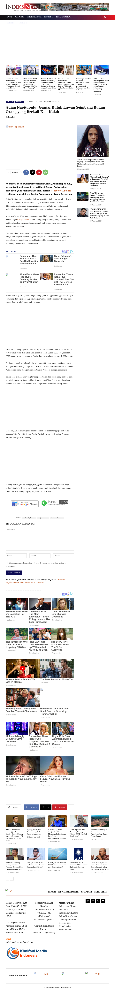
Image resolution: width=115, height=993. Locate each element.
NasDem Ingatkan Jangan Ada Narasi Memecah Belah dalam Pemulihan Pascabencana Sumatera (57, 834)
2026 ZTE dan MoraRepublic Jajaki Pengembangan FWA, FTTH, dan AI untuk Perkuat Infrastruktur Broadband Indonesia (101, 85)
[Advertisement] (57, 44)
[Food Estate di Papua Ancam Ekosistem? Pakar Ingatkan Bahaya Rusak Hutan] (100, 821)
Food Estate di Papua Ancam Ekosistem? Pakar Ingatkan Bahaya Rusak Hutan (99, 833)
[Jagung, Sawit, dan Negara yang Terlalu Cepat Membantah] (36, 821)
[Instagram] (88, 901)
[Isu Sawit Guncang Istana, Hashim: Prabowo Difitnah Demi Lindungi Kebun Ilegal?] (15, 854)
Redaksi (11, 117)
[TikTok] (93, 901)
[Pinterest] (39, 172)
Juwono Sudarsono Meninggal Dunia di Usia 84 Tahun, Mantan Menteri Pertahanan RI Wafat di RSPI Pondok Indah (14, 835)
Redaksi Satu (65, 923)
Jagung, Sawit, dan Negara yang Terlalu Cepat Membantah (34, 832)
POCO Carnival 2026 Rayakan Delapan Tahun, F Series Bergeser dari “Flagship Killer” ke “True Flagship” (30, 83)
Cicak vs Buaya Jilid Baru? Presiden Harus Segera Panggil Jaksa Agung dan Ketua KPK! (100, 866)
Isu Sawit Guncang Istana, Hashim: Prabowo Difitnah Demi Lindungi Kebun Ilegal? (15, 866)
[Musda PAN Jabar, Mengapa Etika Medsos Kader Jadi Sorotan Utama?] (79, 854)
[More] (71, 807)
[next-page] (12, 878)
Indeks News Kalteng (68, 913)
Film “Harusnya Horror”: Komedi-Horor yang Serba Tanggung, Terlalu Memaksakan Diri (97, 197)
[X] (32, 172)
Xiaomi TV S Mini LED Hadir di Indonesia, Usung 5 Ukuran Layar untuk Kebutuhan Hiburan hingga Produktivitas (49, 83)
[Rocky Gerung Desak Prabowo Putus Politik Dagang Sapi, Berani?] (36, 854)
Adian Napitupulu (29, 518)
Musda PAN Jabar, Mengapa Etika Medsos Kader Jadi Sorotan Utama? (79, 866)
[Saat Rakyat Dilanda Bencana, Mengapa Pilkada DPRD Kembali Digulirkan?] (79, 821)
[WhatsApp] (45, 172)
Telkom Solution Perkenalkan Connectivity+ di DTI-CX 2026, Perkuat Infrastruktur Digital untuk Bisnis (13, 83)
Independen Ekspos (67, 906)
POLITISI (19, 101)
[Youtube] (103, 901)
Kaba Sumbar (65, 926)
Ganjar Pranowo (24, 219)
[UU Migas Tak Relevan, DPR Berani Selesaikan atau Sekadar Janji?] (57, 854)
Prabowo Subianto (60, 190)
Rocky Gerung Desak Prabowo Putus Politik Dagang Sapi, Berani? (35, 865)
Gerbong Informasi (67, 919)
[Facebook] (26, 172)
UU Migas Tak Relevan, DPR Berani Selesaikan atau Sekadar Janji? (57, 865)
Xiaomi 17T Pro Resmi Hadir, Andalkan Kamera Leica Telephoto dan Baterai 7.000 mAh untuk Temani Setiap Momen (66, 84)
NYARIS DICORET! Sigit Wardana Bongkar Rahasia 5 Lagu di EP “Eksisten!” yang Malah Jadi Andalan (99, 213)
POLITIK (10, 101)
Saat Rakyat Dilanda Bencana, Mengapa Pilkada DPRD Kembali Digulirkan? (78, 833)
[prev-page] (7, 878)
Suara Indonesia (66, 929)
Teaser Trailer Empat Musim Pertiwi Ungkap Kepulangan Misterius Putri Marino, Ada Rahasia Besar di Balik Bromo (90, 162)
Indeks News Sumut (68, 916)
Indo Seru (63, 909)
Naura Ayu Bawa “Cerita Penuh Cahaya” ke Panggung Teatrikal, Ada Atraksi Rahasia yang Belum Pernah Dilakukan (99, 180)
